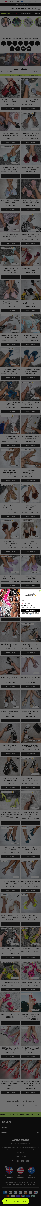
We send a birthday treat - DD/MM (27, 605)
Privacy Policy (29, 614)
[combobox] (23, 603)
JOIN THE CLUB (30, 610)
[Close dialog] (39, 591)
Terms (32, 614)
